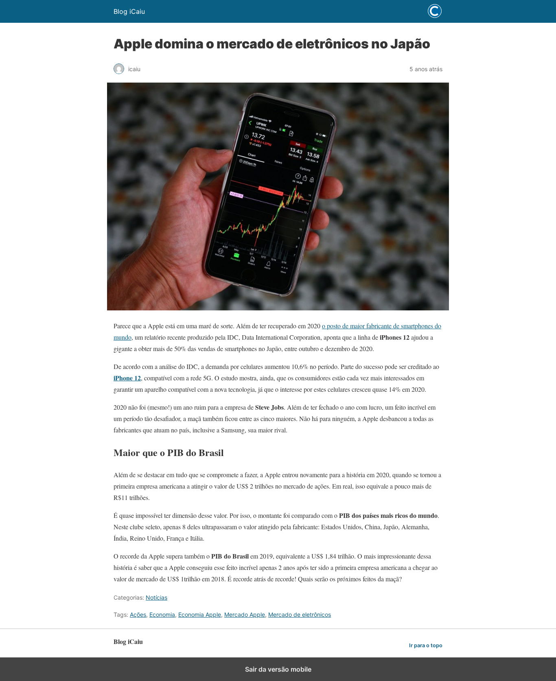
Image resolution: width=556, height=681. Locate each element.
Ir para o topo (425, 645)
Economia (162, 614)
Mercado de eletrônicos (299, 614)
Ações (138, 614)
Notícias (156, 597)
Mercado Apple (244, 614)
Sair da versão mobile (278, 669)
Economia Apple (199, 614)
